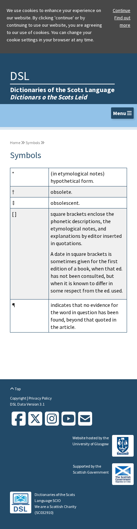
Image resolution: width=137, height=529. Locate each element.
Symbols (33, 142)
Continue (121, 10)
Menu (120, 113)
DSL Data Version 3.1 (27, 404)
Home (15, 142)
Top (17, 388)
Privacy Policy (40, 398)
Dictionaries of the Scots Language (62, 93)
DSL (19, 75)
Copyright (18, 398)
